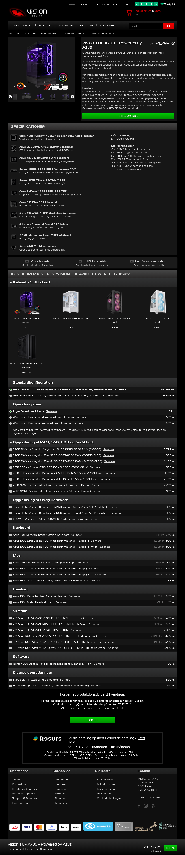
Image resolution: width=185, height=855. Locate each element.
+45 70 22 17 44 (149, 797)
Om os (16, 779)
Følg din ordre (106, 784)
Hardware (61, 789)
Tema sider (62, 803)
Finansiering (20, 803)
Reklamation (105, 793)
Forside (14, 33)
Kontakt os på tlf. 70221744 (113, 4)
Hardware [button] (66, 25)
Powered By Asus (51, 33)
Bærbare (45, 25)
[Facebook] (139, 806)
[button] (92, 382)
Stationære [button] (23, 25)
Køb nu (92, 720)
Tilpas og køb (128, 116)
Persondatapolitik (23, 793)
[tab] (92, 282)
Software (107, 25)
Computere (62, 779)
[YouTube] (154, 806)
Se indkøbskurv (107, 779)
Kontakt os (19, 784)
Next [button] (72, 97)
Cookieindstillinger (109, 798)
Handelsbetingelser (24, 789)
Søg (168, 26)
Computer (29, 33)
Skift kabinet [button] (31, 282)
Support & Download (25, 798)
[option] (41, 64)
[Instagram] (146, 806)
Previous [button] (10, 97)
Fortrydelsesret (107, 789)
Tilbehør (87, 25)
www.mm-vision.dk (80, 4)
